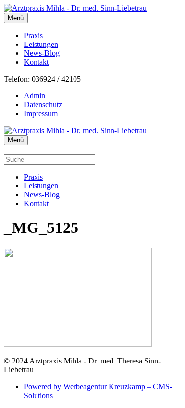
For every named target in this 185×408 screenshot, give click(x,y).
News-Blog (42, 53)
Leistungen (41, 44)
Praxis (33, 35)
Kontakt (36, 62)
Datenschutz (43, 104)
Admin (34, 95)
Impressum (41, 113)
